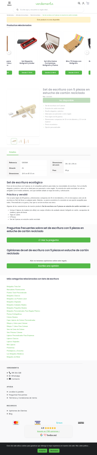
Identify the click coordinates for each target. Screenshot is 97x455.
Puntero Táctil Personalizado (16, 293)
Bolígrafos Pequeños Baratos (17, 308)
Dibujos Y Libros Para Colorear (17, 326)
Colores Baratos (12, 317)
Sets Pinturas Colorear (14, 332)
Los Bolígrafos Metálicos (15, 354)
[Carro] (88, 3)
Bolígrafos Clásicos (13, 296)
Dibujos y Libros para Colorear (17, 323)
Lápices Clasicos (12, 338)
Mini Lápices (11, 345)
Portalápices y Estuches (15, 351)
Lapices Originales (13, 341)
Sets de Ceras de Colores (15, 329)
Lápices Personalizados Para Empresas (20, 335)
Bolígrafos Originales (14, 302)
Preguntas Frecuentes (18, 395)
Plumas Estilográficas (14, 314)
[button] (17, 9)
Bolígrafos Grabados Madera (16, 305)
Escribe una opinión (48, 265)
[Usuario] (83, 3)
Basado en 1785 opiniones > (48, 431)
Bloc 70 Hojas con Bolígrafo (73, 62)
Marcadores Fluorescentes (16, 289)
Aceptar (42, 450)
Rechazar (54, 450)
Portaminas (11, 348)
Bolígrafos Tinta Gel (13, 286)
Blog (10, 414)
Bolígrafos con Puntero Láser (17, 299)
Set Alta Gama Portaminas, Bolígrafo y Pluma (50, 63)
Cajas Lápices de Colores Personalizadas (21, 320)
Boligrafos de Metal (13, 357)
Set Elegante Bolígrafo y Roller (27, 62)
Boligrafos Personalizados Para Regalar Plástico (23, 311)
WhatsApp (15, 376)
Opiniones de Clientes (18, 411)
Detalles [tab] (12, 152)
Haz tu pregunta (50, 240)
